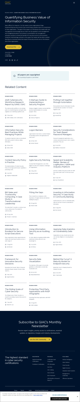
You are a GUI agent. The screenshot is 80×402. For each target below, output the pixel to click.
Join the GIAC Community (38, 339)
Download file (11, 47)
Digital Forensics (66, 368)
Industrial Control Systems (68, 371)
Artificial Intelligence (67, 359)
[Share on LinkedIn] (12, 60)
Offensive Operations (67, 378)
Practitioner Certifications (38, 364)
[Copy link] (17, 60)
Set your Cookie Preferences (59, 394)
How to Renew (50, 372)
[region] (40, 396)
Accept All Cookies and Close (59, 398)
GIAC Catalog (50, 370)
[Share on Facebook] (15, 60)
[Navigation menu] (74, 3)
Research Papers (9, 12)
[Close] (77, 396)
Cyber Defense (66, 362)
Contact (52, 390)
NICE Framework (51, 375)
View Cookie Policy (37, 395)
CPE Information (51, 364)
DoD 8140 (49, 367)
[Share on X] (10, 60)
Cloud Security (65, 365)
